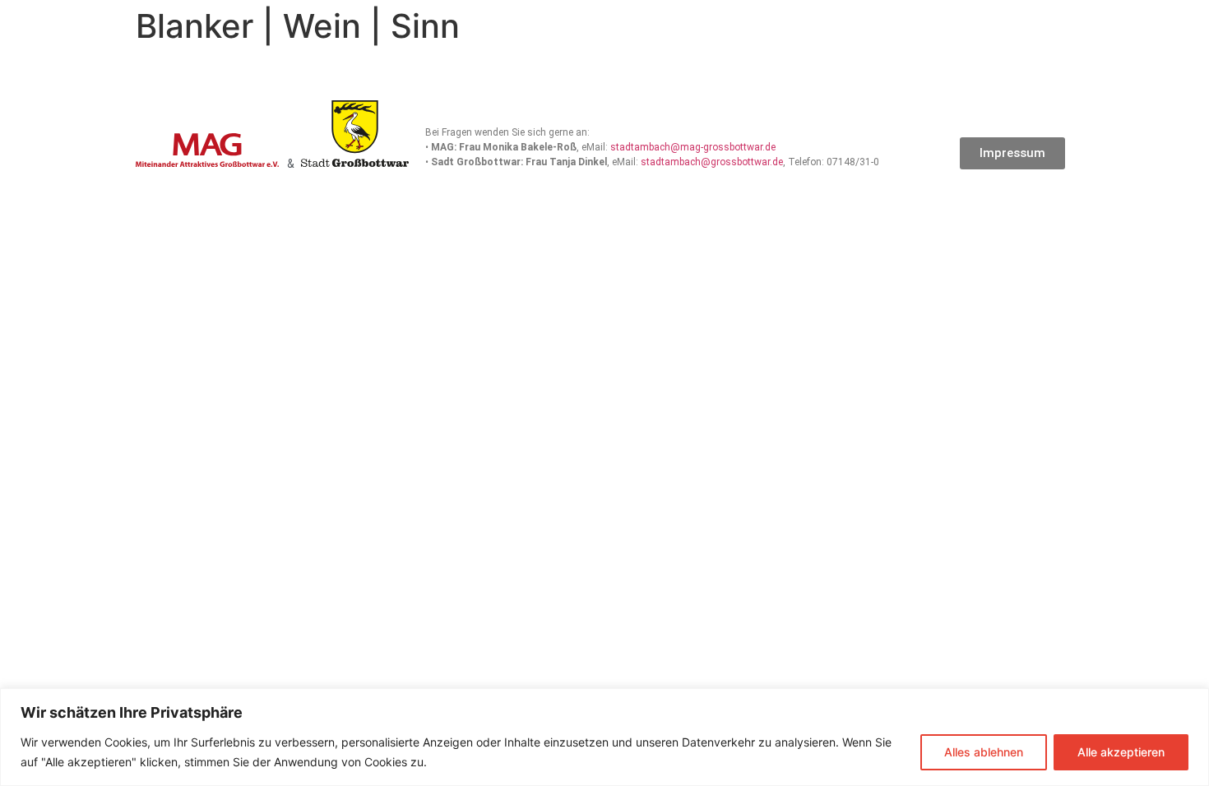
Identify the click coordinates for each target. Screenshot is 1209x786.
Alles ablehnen (983, 752)
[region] (604, 737)
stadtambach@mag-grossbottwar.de (693, 147)
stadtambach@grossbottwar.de (712, 162)
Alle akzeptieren (1121, 752)
